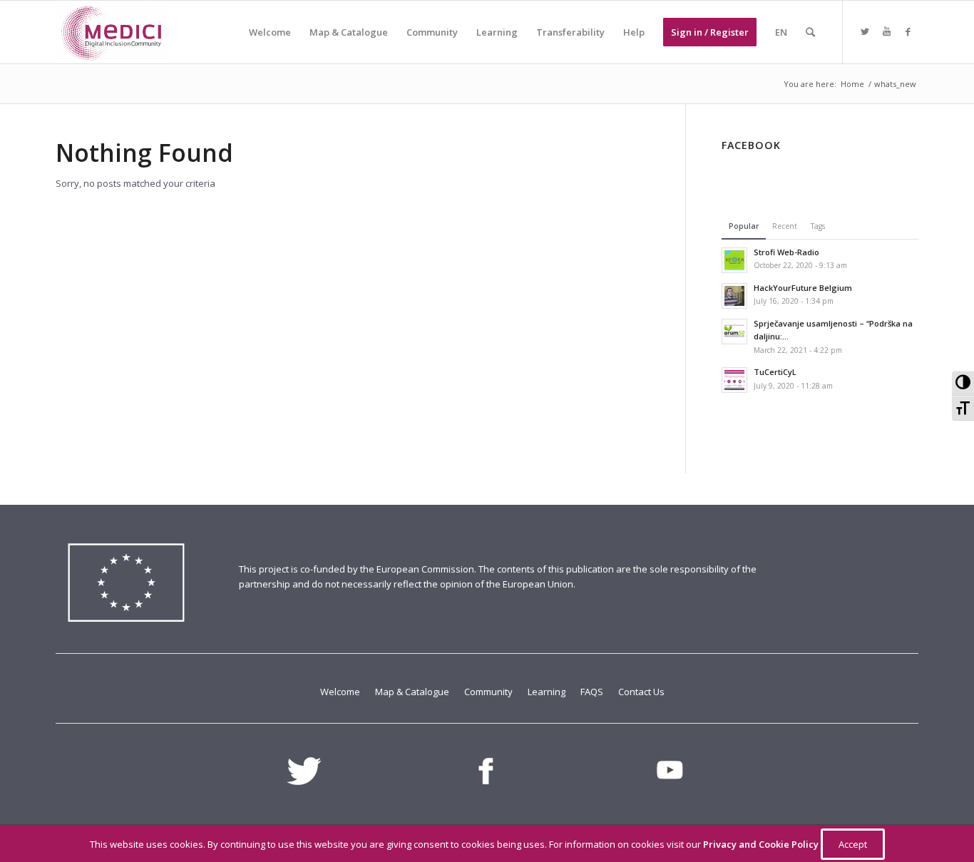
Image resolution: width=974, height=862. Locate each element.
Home (852, 83)
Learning (548, 691)
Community (489, 691)
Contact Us (641, 691)
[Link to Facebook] (907, 31)
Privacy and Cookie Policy (762, 844)
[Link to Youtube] (886, 31)
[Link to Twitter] (865, 31)
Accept (853, 844)
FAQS (592, 691)
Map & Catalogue (413, 691)
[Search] (810, 32)
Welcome (341, 691)
